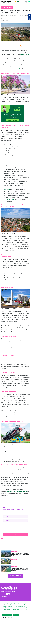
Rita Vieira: (7, 189)
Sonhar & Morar (6, 1)
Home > (4, 7)
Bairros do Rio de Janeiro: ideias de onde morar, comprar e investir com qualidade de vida (20, 554)
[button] (7, 617)
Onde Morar (9, 7)
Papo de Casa (4, 599)
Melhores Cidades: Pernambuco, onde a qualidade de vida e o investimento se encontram (20, 569)
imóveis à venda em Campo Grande (17, 491)
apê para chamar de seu (15, 68)
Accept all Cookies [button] (7, 614)
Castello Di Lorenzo (9, 199)
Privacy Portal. (6, 610)
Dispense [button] (15, 614)
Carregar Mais (15, 576)
